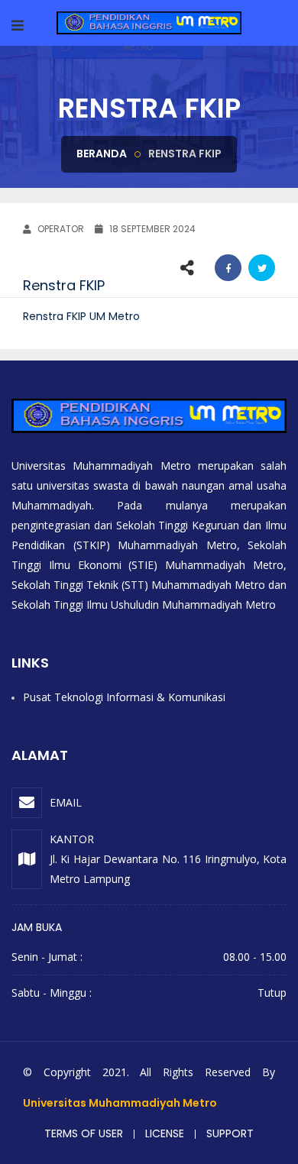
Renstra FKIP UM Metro (81, 316)
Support (230, 1133)
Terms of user (83, 1133)
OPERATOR (59, 228)
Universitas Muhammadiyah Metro (120, 1103)
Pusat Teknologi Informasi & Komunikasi (124, 697)
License (164, 1133)
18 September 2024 (151, 228)
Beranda (101, 153)
